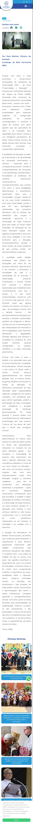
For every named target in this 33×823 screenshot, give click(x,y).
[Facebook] (29, 1)
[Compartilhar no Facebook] (12, 29)
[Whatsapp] (23, 1)
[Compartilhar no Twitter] (22, 29)
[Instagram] (26, 1)
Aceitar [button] (16, 820)
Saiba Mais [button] (6, 816)
